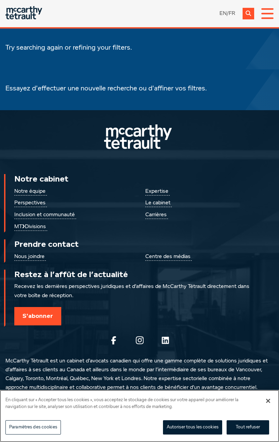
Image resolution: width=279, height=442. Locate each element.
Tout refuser (248, 427)
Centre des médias (168, 256)
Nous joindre (29, 256)
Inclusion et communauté (44, 215)
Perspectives (30, 203)
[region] (139, 416)
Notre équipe (30, 191)
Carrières (156, 215)
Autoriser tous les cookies (192, 427)
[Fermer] (268, 400)
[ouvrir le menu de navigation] (267, 13)
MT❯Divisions (30, 227)
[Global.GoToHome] (23, 13)
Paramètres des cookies (33, 427)
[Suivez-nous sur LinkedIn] (165, 340)
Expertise (156, 191)
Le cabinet (157, 203)
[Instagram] (139, 340)
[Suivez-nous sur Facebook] (113, 340)
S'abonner (37, 316)
